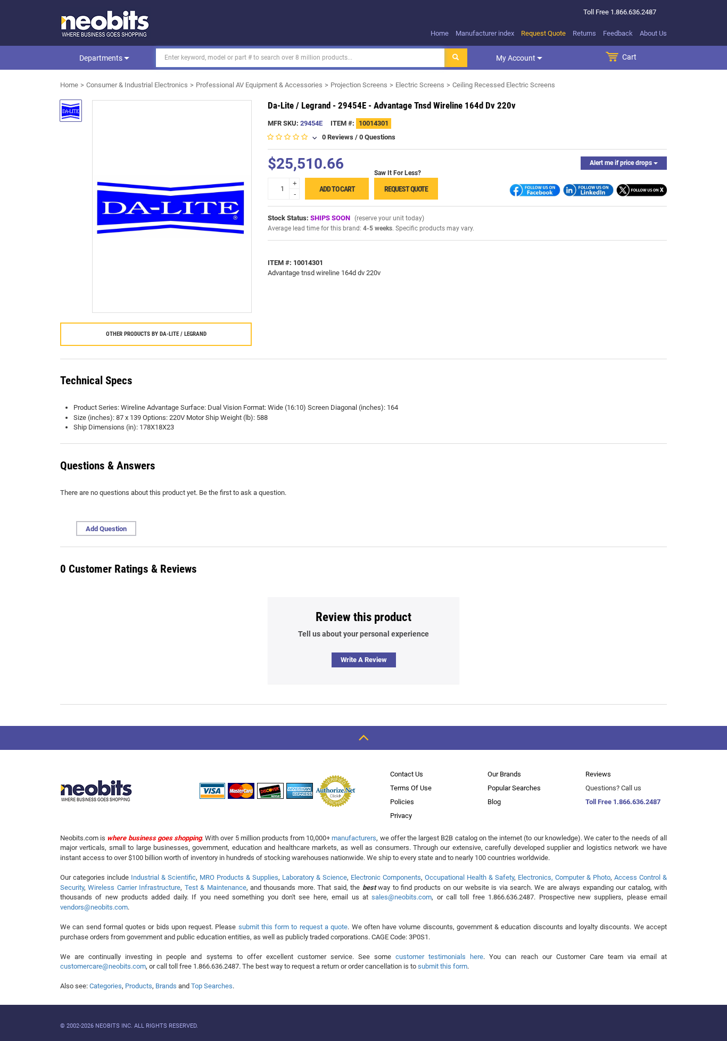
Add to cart (337, 189)
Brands (166, 986)
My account (516, 58)
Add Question (106, 529)
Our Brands (504, 774)
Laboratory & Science (314, 877)
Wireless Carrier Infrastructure (134, 887)
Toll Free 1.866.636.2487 (622, 802)
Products (138, 986)
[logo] (105, 23)
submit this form (442, 966)
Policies (402, 802)
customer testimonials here (439, 957)
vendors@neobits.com (94, 907)
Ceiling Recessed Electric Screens (503, 85)
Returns (584, 33)
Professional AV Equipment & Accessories (259, 85)
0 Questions (377, 137)
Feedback (618, 33)
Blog (494, 802)
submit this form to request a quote (293, 927)
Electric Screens (419, 85)
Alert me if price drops (622, 163)
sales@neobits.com (401, 897)
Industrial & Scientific (163, 877)
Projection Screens (359, 85)
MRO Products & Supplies (239, 877)
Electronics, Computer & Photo (564, 877)
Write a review (364, 660)
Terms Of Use (411, 788)
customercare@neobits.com (103, 966)
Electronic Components (386, 877)
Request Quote (543, 33)
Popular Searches (514, 788)
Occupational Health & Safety (469, 877)
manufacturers (354, 838)
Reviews (598, 774)
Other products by (156, 334)
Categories (105, 986)
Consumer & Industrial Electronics (137, 85)
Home (440, 33)
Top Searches (212, 986)
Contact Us (406, 774)
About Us (653, 33)
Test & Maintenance (215, 887)
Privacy (401, 816)
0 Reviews (337, 137)
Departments (101, 58)
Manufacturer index (485, 33)
